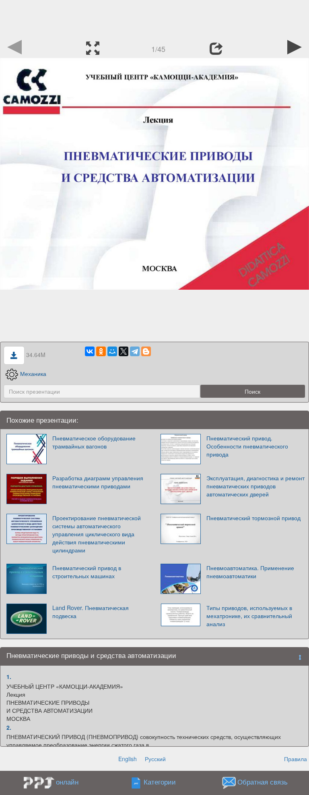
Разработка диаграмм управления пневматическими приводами (97, 482)
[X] (123, 351)
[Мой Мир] (112, 351)
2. (8, 727)
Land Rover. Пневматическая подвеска (90, 612)
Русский (155, 759)
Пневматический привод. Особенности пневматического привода (247, 446)
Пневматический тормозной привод (253, 518)
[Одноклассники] (101, 351)
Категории (160, 782)
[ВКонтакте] (90, 351)
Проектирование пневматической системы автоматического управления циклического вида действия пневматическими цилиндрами (96, 534)
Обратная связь (262, 782)
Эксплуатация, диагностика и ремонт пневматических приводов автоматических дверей (255, 486)
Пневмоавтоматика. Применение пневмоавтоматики (250, 572)
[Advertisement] (154, 18)
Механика (33, 373)
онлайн (67, 782)
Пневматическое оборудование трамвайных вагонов (94, 442)
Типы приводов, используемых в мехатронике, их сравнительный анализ (249, 616)
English (127, 759)
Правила (295, 759)
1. (8, 677)
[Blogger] (146, 351)
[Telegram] (135, 351)
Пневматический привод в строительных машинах (86, 572)
